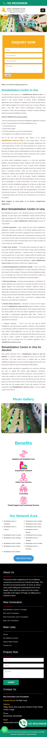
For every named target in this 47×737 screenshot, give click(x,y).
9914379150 (7, 716)
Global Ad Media (31, 734)
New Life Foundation (11, 620)
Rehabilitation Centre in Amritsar (12, 535)
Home (5, 634)
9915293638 (17, 716)
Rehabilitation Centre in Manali (12, 551)
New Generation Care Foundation (15, 617)
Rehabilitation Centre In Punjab (15, 609)
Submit (11, 682)
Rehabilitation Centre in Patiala (12, 546)
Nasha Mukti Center (10, 642)
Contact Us (7, 645)
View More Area (23, 558)
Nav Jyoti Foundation (11, 613)
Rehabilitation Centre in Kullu (33, 524)
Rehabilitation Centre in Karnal (34, 535)
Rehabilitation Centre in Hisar (33, 526)
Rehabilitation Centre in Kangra (34, 543)
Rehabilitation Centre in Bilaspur (12, 537)
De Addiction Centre (10, 638)
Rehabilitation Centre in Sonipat (12, 543)
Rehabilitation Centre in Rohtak (34, 521)
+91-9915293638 (16, 3)
